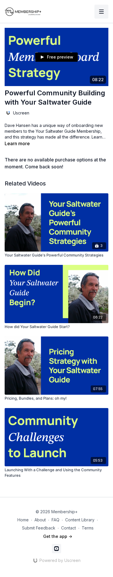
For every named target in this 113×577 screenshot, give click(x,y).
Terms (88, 527)
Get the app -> (57, 536)
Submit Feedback (38, 527)
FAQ (55, 519)
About (40, 519)
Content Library (79, 519)
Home (23, 519)
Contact (68, 527)
